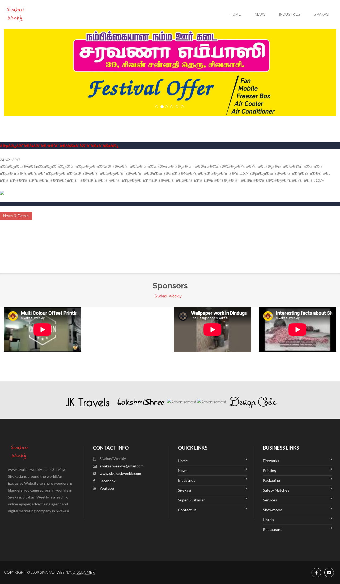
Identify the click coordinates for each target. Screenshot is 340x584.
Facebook (108, 481)
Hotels (268, 519)
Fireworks (271, 460)
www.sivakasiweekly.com (120, 473)
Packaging (271, 480)
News (259, 14)
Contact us (187, 510)
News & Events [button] (16, 216)
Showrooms (273, 510)
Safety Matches (276, 490)
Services (270, 500)
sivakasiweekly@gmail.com (121, 466)
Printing (269, 470)
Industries (289, 14)
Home (235, 14)
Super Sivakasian (192, 500)
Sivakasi (321, 14)
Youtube (107, 488)
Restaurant (272, 529)
